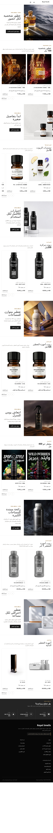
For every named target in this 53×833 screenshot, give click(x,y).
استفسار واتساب (21, 745)
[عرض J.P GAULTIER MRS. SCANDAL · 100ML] (39, 69)
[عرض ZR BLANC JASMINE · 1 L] (39, 564)
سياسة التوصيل (48, 763)
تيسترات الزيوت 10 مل (46, 748)
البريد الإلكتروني (22, 751)
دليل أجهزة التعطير (47, 772)
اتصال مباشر (22, 748)
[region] (26, 75)
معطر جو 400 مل (47, 751)
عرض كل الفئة (4, 98)
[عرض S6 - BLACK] (14, 664)
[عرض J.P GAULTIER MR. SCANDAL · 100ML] (14, 69)
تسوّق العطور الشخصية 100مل (13, 31)
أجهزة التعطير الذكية (47, 754)
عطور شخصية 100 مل (47, 745)
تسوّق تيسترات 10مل (15, 130)
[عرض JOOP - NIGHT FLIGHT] (14, 266)
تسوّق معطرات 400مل (14, 426)
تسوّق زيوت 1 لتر (16, 528)
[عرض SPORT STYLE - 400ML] (14, 465)
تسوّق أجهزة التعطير (15, 626)
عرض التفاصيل (30, 93)
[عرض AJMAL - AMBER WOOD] (40, 167)
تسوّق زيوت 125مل (15, 327)
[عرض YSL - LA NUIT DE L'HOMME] (17, 167)
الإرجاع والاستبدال (47, 766)
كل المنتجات (48, 743)
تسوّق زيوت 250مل (15, 229)
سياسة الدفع (48, 769)
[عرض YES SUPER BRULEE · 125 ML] (39, 365)
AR (34, 2)
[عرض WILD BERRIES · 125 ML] (14, 365)
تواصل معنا (22, 743)
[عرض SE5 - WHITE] (39, 664)
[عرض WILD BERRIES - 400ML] (39, 465)
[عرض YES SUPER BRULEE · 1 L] (14, 564)
